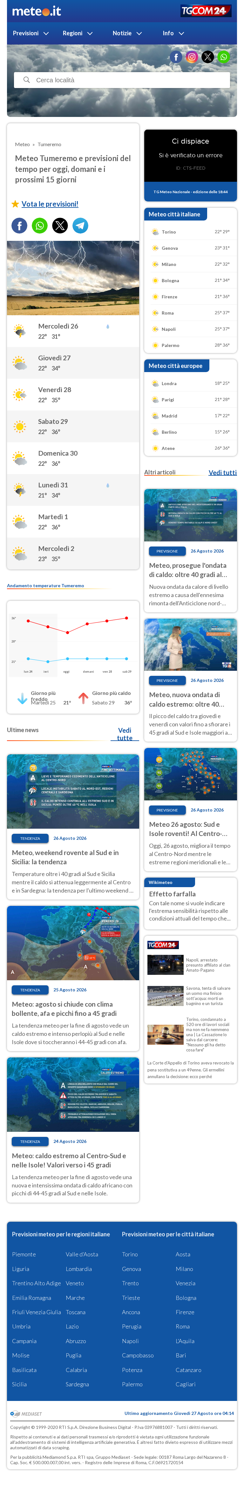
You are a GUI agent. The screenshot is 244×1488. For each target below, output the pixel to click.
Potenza (132, 1369)
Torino (130, 1254)
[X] (207, 57)
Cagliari (186, 1384)
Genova (131, 1268)
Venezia (185, 1283)
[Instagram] (192, 57)
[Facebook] (176, 57)
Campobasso (138, 1355)
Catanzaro (188, 1369)
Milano (184, 1268)
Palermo (132, 1384)
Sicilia (19, 1384)
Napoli (130, 1340)
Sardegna (77, 1384)
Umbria (21, 1326)
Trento (130, 1283)
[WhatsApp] (223, 57)
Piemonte (24, 1254)
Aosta (183, 1254)
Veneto (75, 1283)
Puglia (73, 1355)
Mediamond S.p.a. (60, 1457)
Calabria (76, 1369)
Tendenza (30, 838)
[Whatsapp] (40, 226)
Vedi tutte (124, 734)
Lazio (72, 1326)
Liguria (20, 1268)
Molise (21, 1355)
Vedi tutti (223, 472)
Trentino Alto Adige (36, 1283)
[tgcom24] (206, 11)
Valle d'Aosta (82, 1254)
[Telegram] (80, 226)
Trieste (131, 1297)
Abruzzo (76, 1340)
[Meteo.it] (36, 11)
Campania (24, 1340)
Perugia (131, 1326)
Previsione (167, 551)
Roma (183, 1326)
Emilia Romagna (31, 1297)
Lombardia (79, 1268)
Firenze (185, 1311)
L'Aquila (185, 1340)
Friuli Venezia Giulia (36, 1311)
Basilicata (24, 1369)
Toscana (75, 1311)
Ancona (131, 1311)
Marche (75, 1297)
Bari (181, 1355)
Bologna (186, 1297)
